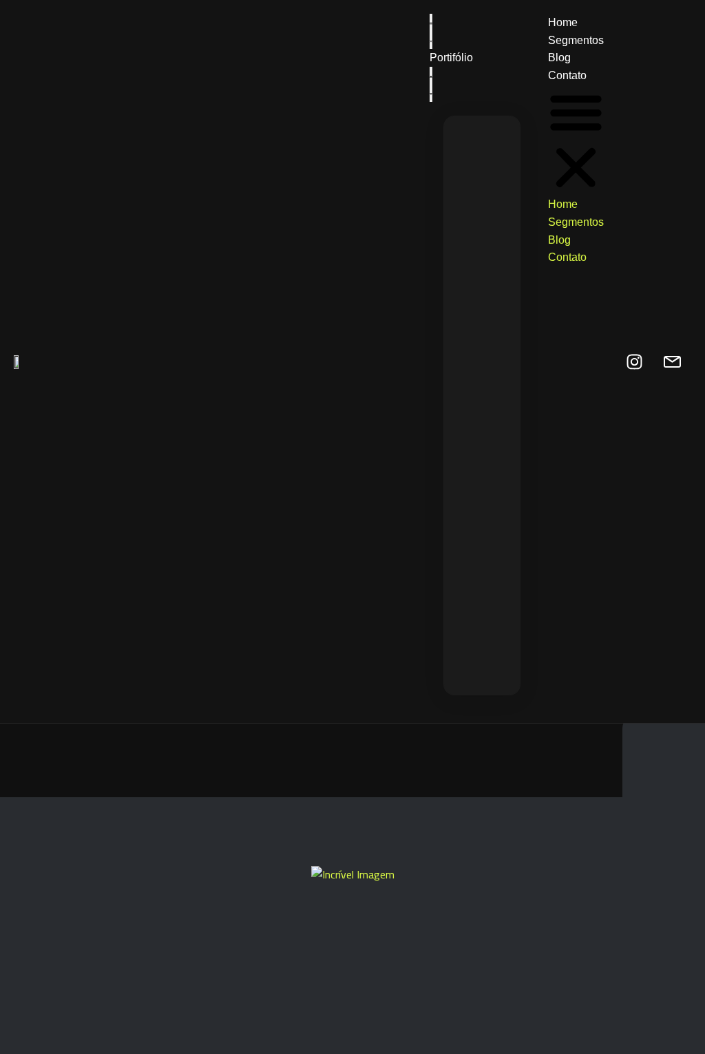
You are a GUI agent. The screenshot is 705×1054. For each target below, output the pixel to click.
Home (563, 22)
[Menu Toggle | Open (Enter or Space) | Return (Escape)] (431, 31)
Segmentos (576, 40)
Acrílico (559, 474)
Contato (567, 75)
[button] (431, 84)
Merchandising (615, 474)
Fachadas (567, 185)
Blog (559, 57)
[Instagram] (635, 361)
